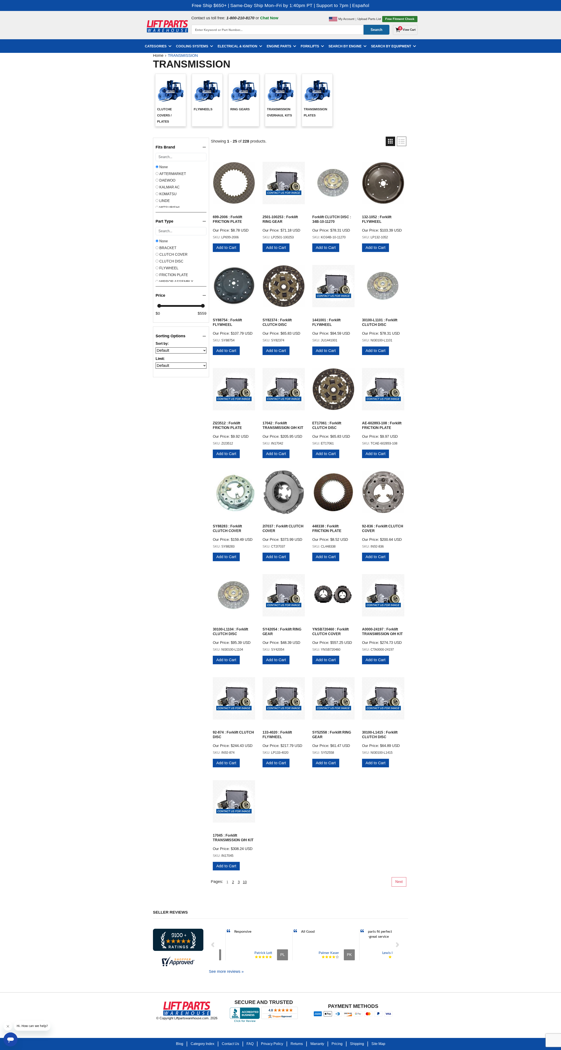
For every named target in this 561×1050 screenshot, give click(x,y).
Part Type (164, 221)
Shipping (357, 1044)
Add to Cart (226, 247)
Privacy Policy (272, 1044)
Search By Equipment (391, 46)
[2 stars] (260, 957)
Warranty (317, 1044)
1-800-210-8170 (240, 18)
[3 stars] (263, 957)
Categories (156, 46)
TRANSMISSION (183, 55)
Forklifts (310, 46)
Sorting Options (170, 336)
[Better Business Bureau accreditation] (245, 1014)
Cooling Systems (192, 46)
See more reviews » (226, 971)
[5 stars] (270, 957)
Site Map (378, 1044)
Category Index (202, 1044)
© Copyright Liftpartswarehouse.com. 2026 (186, 1018)
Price (160, 295)
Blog (179, 1044)
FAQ (250, 1044)
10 (245, 882)
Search (376, 30)
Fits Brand (165, 147)
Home (158, 55)
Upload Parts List (369, 19)
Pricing (337, 1044)
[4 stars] (267, 957)
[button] (214, 944)
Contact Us (230, 1044)
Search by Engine (345, 46)
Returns (297, 1044)
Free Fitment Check (399, 19)
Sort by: (162, 343)
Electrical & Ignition (237, 46)
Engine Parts (279, 46)
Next (399, 882)
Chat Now (269, 18)
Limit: (160, 359)
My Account (346, 19)
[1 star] (256, 957)
